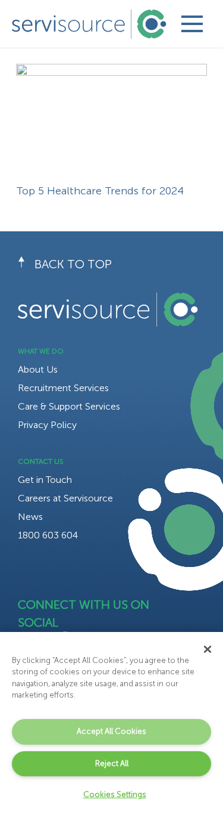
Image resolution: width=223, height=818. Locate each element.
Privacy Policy (47, 424)
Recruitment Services (63, 387)
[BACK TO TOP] (26, 264)
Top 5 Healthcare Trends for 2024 (100, 190)
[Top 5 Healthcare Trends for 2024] (111, 72)
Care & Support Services (69, 406)
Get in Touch (45, 479)
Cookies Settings (114, 794)
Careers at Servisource (65, 498)
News (30, 516)
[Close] (207, 649)
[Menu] (191, 24)
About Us (38, 369)
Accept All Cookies (111, 731)
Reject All (111, 763)
